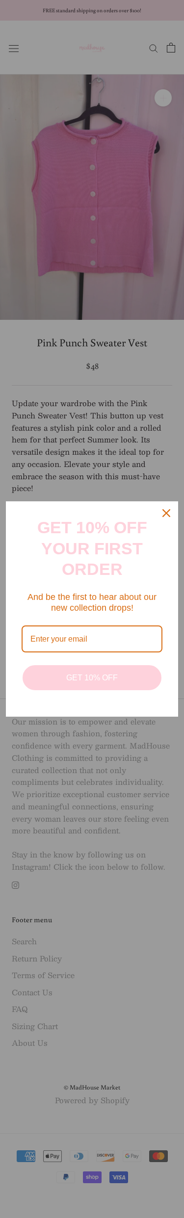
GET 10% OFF (92, 678)
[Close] (166, 513)
